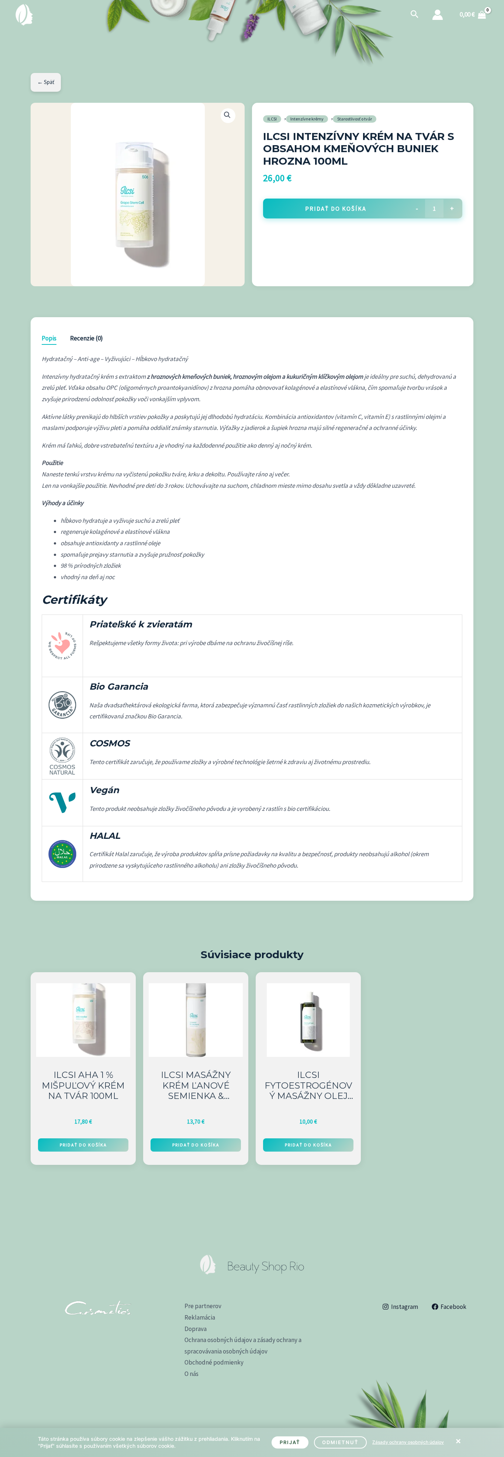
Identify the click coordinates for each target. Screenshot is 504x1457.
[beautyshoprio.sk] (24, 14)
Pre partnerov (202, 1306)
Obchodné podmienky (214, 1362)
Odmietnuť (340, 1442)
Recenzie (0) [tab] (86, 338)
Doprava (195, 1329)
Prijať (290, 1442)
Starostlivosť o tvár (354, 119)
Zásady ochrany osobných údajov (408, 1442)
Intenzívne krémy (307, 119)
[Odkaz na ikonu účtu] (437, 14)
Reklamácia (199, 1317)
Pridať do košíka (335, 208)
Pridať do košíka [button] (83, 1145)
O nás (191, 1374)
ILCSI (272, 119)
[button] (414, 14)
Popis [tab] (49, 338)
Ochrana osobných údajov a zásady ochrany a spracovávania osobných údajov (242, 1345)
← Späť (45, 81)
